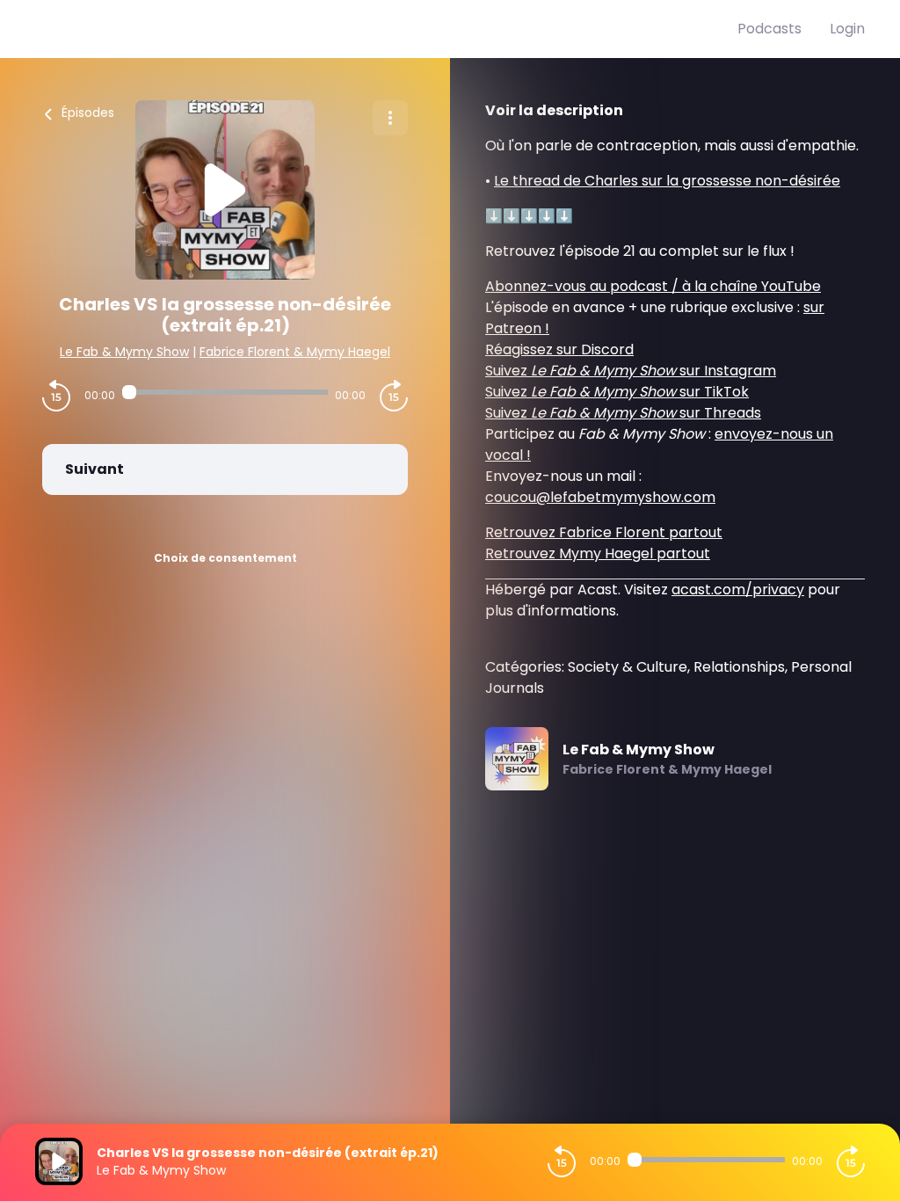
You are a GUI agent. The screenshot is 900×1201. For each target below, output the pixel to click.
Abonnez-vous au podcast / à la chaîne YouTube (653, 286)
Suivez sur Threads (623, 413)
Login (847, 28)
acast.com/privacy (737, 589)
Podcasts (769, 28)
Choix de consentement (225, 557)
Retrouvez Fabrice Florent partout (603, 532)
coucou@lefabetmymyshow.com (600, 497)
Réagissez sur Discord (559, 349)
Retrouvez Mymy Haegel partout (597, 553)
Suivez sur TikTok (617, 392)
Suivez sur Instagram (630, 370)
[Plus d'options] (390, 117)
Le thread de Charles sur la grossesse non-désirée (667, 181)
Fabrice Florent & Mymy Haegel (295, 351)
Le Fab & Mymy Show (124, 351)
